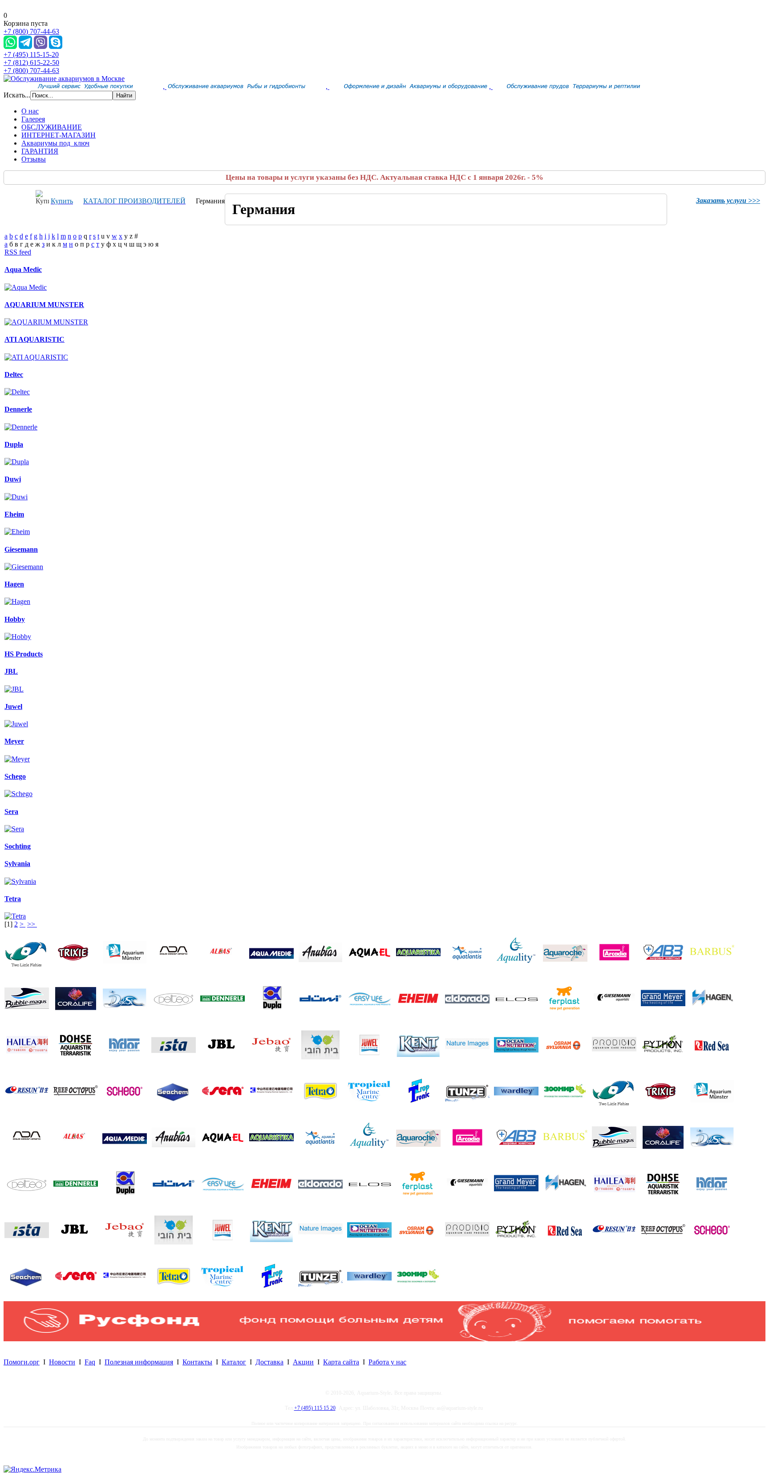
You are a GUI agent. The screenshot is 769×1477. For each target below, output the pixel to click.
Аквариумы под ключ (55, 143)
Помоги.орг (22, 1362)
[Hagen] (17, 601)
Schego (15, 776)
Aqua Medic (23, 269)
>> (32, 924)
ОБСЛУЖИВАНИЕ (51, 127)
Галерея (33, 119)
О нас (30, 111)
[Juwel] (16, 724)
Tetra (12, 898)
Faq (90, 1362)
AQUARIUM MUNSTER (44, 304)
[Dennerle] (20, 427)
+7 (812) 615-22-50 (31, 62)
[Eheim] (17, 531)
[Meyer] (17, 759)
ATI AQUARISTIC (34, 339)
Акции (303, 1362)
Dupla (13, 444)
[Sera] (14, 829)
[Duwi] (16, 497)
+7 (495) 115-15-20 (31, 54)
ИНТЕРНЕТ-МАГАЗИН (58, 135)
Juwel (13, 706)
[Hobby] (17, 636)
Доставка (269, 1362)
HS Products (23, 654)
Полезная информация (139, 1362)
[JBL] (14, 689)
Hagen (14, 584)
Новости (62, 1362)
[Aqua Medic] (25, 287)
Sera (11, 811)
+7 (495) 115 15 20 (315, 1408)
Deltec (13, 374)
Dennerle (18, 409)
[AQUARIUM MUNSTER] (46, 322)
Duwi (12, 479)
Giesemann (21, 549)
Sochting (17, 846)
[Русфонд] (384, 1339)
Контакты (197, 1362)
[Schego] (18, 793)
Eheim (14, 514)
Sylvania (17, 863)
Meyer (14, 741)
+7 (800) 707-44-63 (31, 31)
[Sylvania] (20, 881)
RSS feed (17, 252)
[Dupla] (16, 461)
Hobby (14, 619)
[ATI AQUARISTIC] (36, 357)
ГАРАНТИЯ (39, 151)
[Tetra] (15, 916)
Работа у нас (387, 1362)
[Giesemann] (23, 567)
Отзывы (33, 159)
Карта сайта (341, 1362)
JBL (11, 671)
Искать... (17, 95)
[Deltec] (17, 392)
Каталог (234, 1362)
